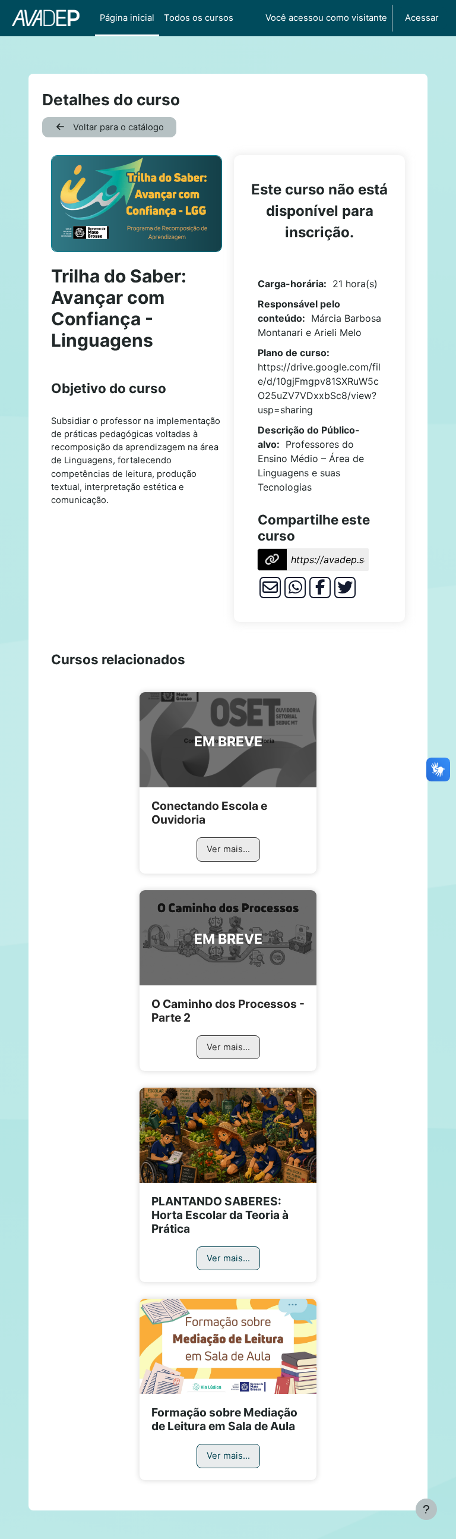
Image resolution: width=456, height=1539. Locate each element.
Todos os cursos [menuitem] (198, 17)
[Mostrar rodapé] (426, 1509)
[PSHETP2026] (228, 1135)
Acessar (422, 17)
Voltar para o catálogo (117, 127)
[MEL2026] (228, 1346)
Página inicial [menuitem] (127, 17)
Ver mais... (228, 849)
